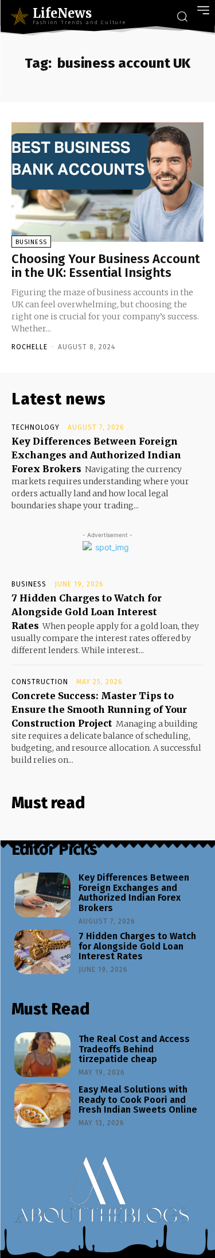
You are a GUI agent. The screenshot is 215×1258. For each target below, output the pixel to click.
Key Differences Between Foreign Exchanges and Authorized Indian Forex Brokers (96, 454)
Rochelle (29, 347)
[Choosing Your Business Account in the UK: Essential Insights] (107, 182)
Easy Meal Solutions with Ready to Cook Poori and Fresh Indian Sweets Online (138, 1099)
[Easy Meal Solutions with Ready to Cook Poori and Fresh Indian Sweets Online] (42, 1105)
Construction (39, 681)
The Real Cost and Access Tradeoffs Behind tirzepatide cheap (134, 1048)
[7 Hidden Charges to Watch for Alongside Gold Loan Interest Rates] (42, 951)
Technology (35, 427)
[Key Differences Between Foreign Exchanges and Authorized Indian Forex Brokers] (42, 895)
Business (31, 242)
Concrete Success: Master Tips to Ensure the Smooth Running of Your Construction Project (99, 709)
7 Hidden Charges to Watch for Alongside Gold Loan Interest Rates (86, 611)
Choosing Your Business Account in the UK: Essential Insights (105, 265)
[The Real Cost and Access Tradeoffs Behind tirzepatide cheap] (42, 1054)
